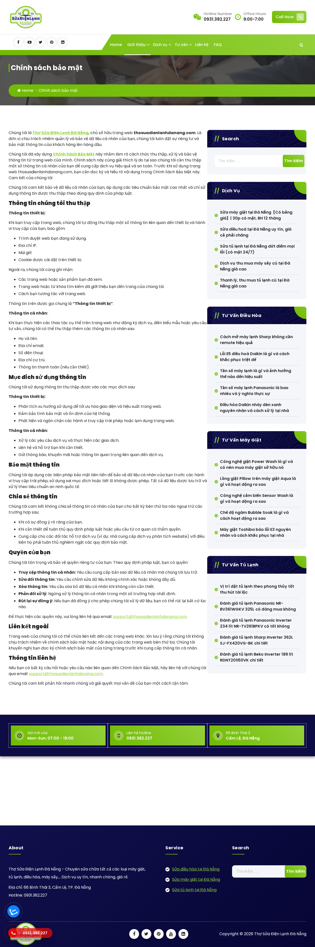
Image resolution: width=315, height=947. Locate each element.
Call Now (285, 17)
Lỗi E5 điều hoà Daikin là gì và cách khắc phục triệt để (254, 357)
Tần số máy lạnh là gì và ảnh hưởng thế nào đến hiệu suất (255, 373)
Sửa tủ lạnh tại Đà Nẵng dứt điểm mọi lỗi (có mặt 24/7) (257, 249)
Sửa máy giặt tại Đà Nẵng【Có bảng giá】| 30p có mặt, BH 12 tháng (256, 215)
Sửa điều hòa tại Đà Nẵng (196, 869)
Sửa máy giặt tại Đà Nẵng (196, 879)
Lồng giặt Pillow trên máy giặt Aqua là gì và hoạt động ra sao (258, 481)
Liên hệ (201, 44)
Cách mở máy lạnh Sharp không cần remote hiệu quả (256, 340)
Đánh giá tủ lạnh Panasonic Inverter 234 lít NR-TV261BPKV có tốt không (256, 623)
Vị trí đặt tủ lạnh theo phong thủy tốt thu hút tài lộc (257, 589)
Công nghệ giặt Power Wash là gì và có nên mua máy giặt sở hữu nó (256, 464)
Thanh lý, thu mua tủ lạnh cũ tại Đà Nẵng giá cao (254, 283)
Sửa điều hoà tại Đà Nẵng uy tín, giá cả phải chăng (255, 232)
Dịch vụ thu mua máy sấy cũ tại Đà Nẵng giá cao (255, 266)
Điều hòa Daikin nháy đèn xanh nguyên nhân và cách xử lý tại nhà (254, 407)
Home (116, 44)
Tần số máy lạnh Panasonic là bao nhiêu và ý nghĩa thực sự (254, 390)
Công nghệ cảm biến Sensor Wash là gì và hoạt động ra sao (256, 498)
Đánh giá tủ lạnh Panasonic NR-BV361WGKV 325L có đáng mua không (258, 606)
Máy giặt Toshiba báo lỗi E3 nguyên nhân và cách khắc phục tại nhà (255, 532)
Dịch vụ (160, 44)
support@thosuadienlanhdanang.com (150, 616)
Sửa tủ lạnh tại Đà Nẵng (194, 890)
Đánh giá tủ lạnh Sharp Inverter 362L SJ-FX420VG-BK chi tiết (256, 640)
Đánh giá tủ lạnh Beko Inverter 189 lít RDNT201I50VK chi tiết (256, 657)
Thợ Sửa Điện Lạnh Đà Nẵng (60, 133)
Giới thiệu (136, 44)
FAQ (218, 44)
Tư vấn (181, 44)
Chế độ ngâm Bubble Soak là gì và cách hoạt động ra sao (254, 515)
